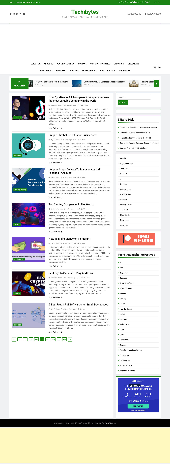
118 (53, 340)
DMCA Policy (46, 70)
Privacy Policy (89, 70)
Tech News (124, 169)
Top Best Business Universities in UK (135, 133)
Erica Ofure (55, 177)
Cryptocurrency (126, 163)
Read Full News (54, 128)
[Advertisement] (85, 41)
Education (124, 293)
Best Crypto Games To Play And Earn (71, 273)
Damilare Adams (57, 105)
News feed (61, 70)
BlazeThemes (110, 423)
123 (64, 340)
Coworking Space (127, 283)
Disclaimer (133, 64)
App (121, 268)
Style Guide (124, 70)
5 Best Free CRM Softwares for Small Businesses (78, 304)
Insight (123, 158)
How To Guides (20, 190)
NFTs (122, 335)
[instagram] (13, 14)
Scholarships (125, 340)
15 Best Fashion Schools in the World (133, 2)
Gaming (17, 225)
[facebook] (10, 14)
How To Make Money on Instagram (69, 238)
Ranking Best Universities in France (143, 82)
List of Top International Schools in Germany (138, 127)
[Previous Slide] (155, 2)
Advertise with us (65, 64)
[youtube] (24, 14)
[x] (17, 14)
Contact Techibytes (100, 64)
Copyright (119, 64)
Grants (122, 304)
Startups (17, 118)
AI (121, 179)
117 (47, 340)
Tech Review (125, 360)
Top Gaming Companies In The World (71, 204)
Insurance (124, 319)
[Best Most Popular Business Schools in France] (63, 85)
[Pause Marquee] (156, 83)
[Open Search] (155, 67)
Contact (82, 64)
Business (17, 155)
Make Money (19, 259)
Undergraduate (126, 365)
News (122, 329)
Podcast (74, 70)
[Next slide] (159, 2)
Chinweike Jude (57, 209)
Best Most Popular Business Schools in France (91, 82)
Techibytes (85, 12)
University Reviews (127, 371)
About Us (35, 64)
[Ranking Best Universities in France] (120, 85)
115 (36, 340)
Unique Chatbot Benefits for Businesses (72, 135)
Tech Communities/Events (131, 350)
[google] (20, 14)
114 (30, 340)
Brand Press (125, 273)
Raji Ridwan (55, 139)
